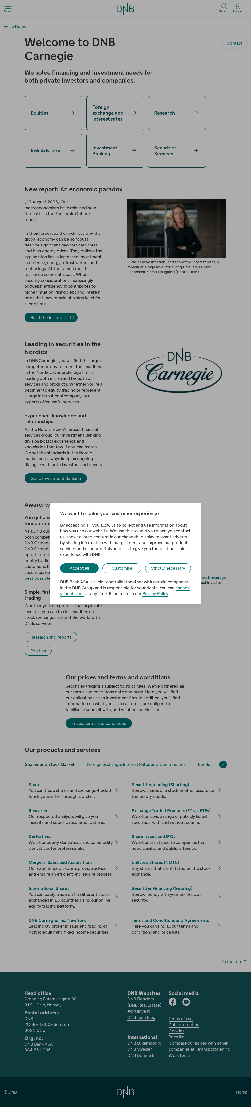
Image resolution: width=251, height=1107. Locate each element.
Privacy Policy (155, 593)
